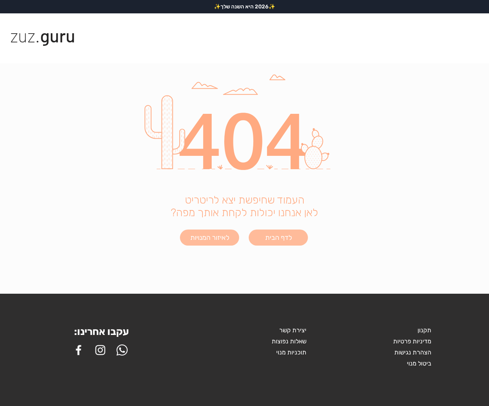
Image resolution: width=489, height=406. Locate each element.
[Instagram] (100, 350)
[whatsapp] (122, 350)
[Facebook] (78, 350)
